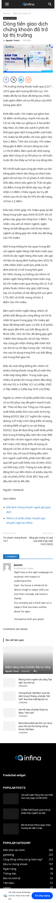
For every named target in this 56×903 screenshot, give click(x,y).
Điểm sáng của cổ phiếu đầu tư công (27, 667)
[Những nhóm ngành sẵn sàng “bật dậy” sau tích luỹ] (9, 682)
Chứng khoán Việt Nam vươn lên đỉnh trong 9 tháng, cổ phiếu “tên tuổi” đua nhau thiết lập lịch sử (34, 696)
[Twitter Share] (13, 80)
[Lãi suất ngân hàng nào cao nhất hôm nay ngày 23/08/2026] (11, 798)
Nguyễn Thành (13, 40)
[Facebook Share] (6, 80)
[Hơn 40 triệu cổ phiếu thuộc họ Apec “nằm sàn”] (9, 712)
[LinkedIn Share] (21, 80)
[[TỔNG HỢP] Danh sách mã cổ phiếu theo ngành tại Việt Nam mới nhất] (11, 813)
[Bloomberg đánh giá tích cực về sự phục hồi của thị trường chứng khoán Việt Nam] (9, 726)
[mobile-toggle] (7, 4)
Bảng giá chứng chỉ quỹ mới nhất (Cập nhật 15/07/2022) (41, 541)
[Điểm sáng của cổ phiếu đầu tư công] (28, 660)
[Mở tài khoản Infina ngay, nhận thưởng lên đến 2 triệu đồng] (11, 828)
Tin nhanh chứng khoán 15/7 (15, 539)
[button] (50, 4)
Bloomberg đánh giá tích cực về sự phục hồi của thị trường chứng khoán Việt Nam (35, 726)
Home (6, 13)
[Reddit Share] (28, 80)
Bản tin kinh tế (22, 13)
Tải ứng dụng (42, 895)
